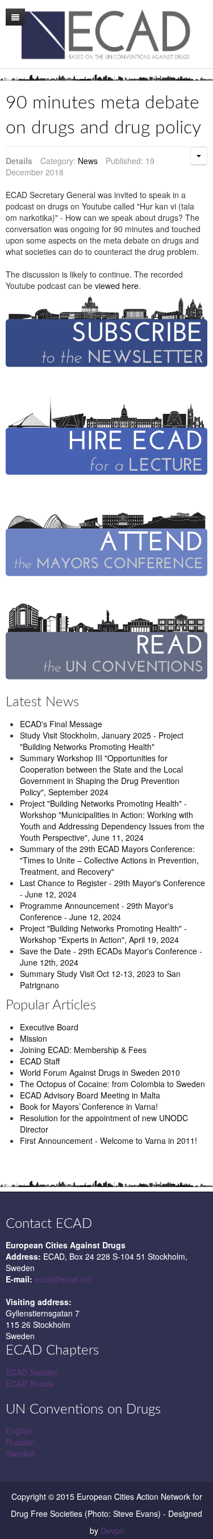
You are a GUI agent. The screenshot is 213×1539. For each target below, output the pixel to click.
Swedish (21, 1453)
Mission (33, 1038)
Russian (20, 1442)
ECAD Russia (30, 1383)
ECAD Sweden (32, 1372)
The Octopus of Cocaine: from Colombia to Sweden (112, 1083)
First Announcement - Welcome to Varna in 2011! (108, 1140)
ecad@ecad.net (63, 1279)
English (19, 1430)
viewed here (117, 285)
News (88, 160)
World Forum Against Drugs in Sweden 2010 (100, 1072)
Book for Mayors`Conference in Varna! (89, 1106)
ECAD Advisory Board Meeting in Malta (90, 1095)
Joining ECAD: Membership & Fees (83, 1049)
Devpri (112, 1530)
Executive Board (49, 1027)
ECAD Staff (40, 1061)
